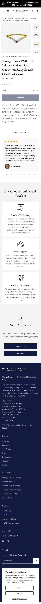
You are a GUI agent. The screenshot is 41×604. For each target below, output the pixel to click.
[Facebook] (8, 541)
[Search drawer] (33, 11)
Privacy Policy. (19, 582)
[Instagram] (3, 541)
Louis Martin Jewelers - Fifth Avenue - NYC (16, 56)
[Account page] (8, 11)
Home (4, 18)
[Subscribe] (36, 561)
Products (11, 18)
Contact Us (20, 346)
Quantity (4, 90)
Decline (19, 593)
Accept (19, 588)
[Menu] (4, 11)
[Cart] (37, 11)
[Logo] (20, 11)
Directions (21, 353)
